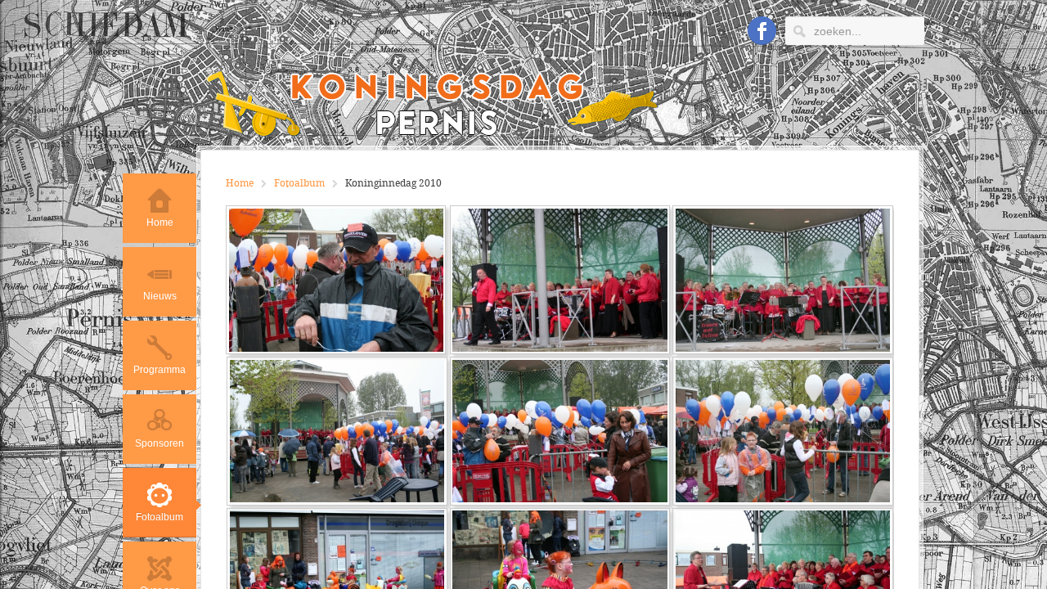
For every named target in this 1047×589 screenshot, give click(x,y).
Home (240, 184)
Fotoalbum (299, 184)
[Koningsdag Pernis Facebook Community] (762, 31)
